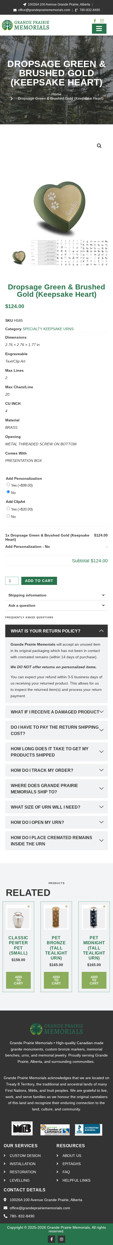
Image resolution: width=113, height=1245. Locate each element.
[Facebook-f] (51, 1239)
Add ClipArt (15, 501)
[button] (99, 146)
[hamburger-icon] (99, 29)
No (13, 493)
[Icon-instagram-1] (102, 21)
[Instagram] (61, 1239)
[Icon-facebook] (95, 21)
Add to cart (39, 581)
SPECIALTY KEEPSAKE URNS (48, 329)
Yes (22, 485)
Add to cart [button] (18, 980)
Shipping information (27, 595)
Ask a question (21, 605)
